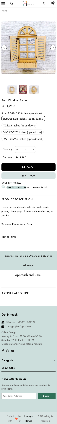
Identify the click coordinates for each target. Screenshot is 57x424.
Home (4, 10)
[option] (28, 47)
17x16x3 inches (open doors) (19, 125)
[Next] (53, 47)
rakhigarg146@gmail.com (19, 326)
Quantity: (8, 149)
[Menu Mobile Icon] (3, 3)
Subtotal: (8, 157)
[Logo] (29, 3)
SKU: (4, 183)
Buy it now (29, 175)
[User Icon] (44, 3)
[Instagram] (7, 350)
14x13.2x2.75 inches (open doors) (22, 132)
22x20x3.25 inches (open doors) (23, 119)
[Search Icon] (14, 3)
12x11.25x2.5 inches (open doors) (22, 139)
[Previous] (4, 47)
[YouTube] (12, 350)
